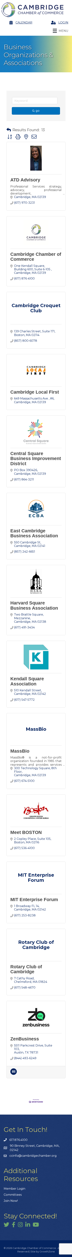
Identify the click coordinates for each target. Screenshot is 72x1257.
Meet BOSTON (26, 832)
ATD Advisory (25, 179)
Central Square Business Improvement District (35, 458)
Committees (13, 1194)
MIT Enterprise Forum (34, 899)
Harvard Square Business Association (34, 605)
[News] (13, 1074)
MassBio (19, 751)
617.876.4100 (18, 1140)
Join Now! (11, 1201)
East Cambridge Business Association (34, 533)
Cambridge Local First (34, 392)
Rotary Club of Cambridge (26, 969)
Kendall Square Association (27, 681)
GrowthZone (47, 1251)
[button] (8, 130)
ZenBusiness (24, 1038)
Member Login (14, 1188)
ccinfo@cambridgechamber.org (33, 1155)
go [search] (38, 110)
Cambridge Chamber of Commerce (35, 257)
